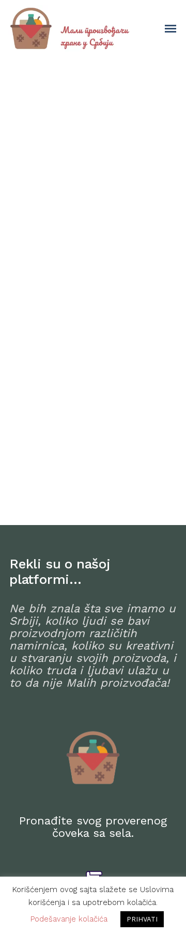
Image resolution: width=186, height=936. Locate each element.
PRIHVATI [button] (142, 919)
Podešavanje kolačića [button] (68, 919)
